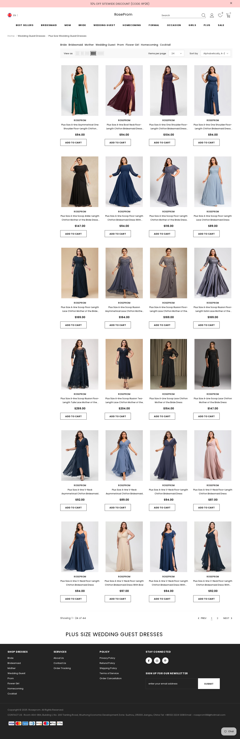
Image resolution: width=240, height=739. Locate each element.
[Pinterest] (165, 660)
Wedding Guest (105, 45)
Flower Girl (132, 45)
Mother (89, 45)
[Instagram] (157, 660)
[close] (231, 3)
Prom (120, 45)
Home (11, 36)
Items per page (157, 53)
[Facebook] (149, 660)
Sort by (194, 53)
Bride (63, 45)
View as (68, 53)
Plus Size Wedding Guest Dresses (67, 36)
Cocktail (165, 45)
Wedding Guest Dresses (31, 36)
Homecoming (149, 45)
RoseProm (120, 14)
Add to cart (73, 142)
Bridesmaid (76, 45)
